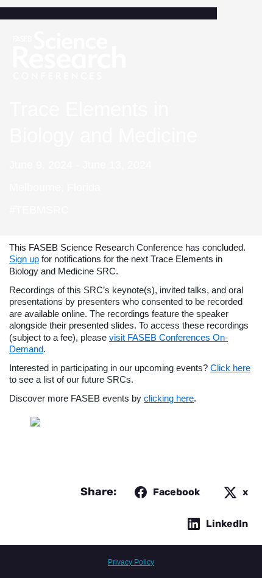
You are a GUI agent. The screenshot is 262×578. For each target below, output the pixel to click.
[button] (165, 492)
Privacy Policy (131, 562)
